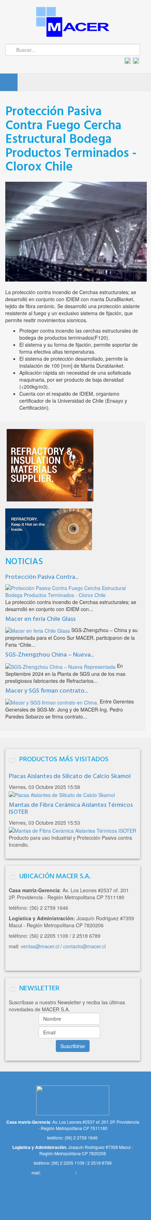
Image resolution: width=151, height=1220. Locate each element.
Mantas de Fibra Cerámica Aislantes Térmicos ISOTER (71, 808)
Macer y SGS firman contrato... (46, 691)
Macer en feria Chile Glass (40, 619)
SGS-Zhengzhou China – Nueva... (49, 655)
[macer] (72, 22)
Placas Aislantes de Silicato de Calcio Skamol (70, 776)
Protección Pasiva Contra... (41, 577)
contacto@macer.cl (84, 946)
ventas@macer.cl (40, 946)
